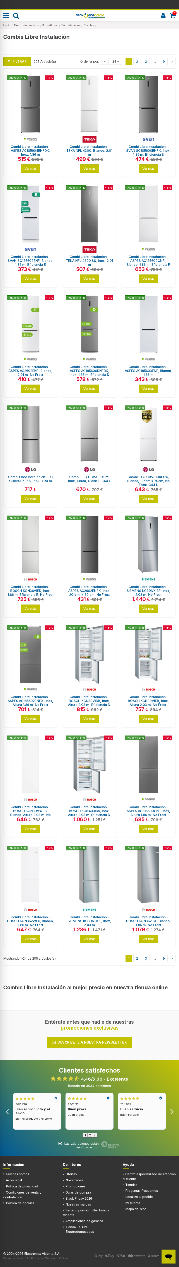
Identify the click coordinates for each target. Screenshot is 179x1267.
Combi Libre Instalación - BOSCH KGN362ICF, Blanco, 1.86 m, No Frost (148, 921)
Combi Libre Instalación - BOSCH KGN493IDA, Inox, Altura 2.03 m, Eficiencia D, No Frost (89, 813)
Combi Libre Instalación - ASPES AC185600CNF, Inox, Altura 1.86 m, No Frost (148, 811)
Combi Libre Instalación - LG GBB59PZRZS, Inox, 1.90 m (30, 479)
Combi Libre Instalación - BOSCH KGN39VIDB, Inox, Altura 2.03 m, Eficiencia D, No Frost (89, 703)
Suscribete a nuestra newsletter (92, 1042)
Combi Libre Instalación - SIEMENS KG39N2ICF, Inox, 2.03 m (89, 921)
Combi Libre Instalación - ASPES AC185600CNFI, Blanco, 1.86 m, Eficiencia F (148, 261)
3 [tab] (94, 1135)
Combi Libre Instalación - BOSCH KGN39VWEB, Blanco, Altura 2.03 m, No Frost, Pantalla (30, 813)
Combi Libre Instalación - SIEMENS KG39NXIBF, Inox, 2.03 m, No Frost (148, 591)
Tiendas (131, 1185)
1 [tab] (85, 1135)
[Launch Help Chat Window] (169, 1257)
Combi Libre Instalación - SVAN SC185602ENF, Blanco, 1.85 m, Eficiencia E (30, 261)
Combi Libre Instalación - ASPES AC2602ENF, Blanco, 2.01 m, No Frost (30, 371)
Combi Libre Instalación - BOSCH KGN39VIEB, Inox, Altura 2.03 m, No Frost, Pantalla (148, 703)
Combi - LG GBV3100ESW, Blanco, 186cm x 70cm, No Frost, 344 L (148, 481)
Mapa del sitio (135, 1209)
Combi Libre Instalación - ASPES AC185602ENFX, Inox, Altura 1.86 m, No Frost (30, 701)
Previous (7, 1111)
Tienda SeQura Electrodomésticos (79, 1229)
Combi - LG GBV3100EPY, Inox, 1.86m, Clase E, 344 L (89, 479)
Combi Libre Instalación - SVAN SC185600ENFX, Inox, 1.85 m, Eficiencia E (148, 151)
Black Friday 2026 (78, 1198)
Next (172, 1111)
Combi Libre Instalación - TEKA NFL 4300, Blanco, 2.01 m (89, 151)
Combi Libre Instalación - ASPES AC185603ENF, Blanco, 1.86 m (148, 371)
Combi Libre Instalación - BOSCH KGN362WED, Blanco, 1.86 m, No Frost (30, 921)
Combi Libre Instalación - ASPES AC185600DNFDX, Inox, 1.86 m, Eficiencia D (89, 371)
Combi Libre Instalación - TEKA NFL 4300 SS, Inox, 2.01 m (89, 261)
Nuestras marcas (78, 1204)
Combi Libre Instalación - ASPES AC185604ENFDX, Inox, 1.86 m (30, 151)
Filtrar (19, 61)
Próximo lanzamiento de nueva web (89, 4)
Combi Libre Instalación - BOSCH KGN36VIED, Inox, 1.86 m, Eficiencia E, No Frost (30, 591)
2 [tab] (90, 1135)
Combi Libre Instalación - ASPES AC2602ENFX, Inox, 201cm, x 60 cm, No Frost (89, 591)
